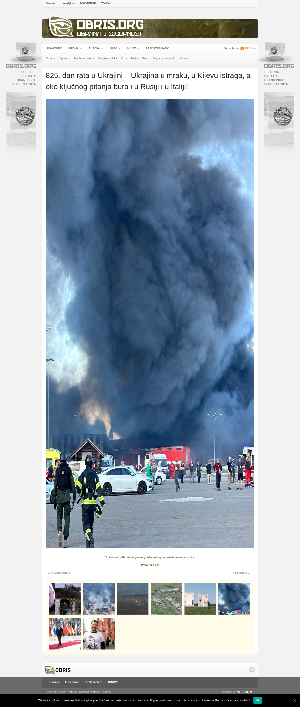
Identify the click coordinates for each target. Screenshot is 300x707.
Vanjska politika (107, 58)
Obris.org (110, 25)
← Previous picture (59, 573)
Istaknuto (54, 48)
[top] (252, 670)
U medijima (68, 3)
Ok (258, 700)
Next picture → (241, 573)
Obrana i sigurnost (109, 34)
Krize (124, 58)
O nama (50, 3)
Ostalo (184, 58)
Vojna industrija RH (164, 58)
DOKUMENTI (88, 3)
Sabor (145, 58)
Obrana (50, 58)
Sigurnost (64, 58)
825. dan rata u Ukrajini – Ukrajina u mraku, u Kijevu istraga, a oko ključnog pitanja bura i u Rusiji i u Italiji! (148, 81)
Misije (134, 58)
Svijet (130, 49)
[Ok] (294, 700)
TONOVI (106, 3)
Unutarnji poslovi (84, 58)
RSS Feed (250, 48)
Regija (72, 49)
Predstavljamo (157, 48)
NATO (112, 49)
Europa (93, 49)
